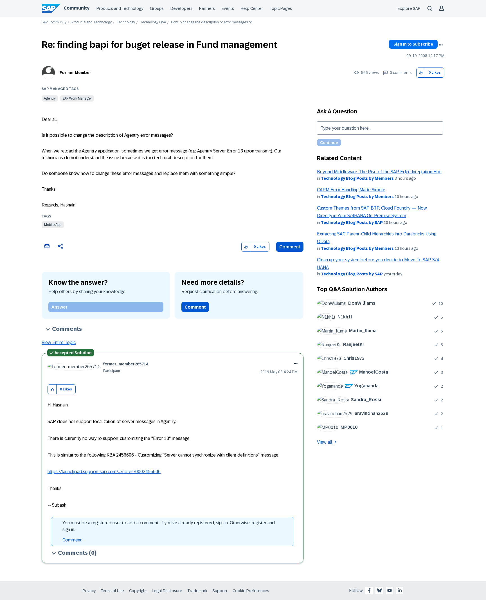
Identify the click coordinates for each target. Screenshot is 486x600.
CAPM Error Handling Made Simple (351, 189)
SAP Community (54, 22)
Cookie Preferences (251, 590)
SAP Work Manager (77, 98)
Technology (126, 22)
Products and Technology (119, 8)
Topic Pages (281, 8)
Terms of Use (112, 590)
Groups (157, 8)
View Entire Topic (59, 342)
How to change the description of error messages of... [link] (212, 22)
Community (76, 8)
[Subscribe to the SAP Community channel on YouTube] (389, 590)
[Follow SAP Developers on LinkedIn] (399, 590)
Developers (181, 8)
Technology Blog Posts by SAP (352, 222)
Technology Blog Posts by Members (357, 178)
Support (220, 590)
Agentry (50, 98)
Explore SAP (409, 8)
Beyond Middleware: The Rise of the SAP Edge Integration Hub (379, 171)
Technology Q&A (153, 22)
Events (228, 8)
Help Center (252, 8)
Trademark (197, 590)
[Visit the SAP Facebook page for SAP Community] (369, 590)
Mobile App (52, 225)
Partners (207, 8)
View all (324, 442)
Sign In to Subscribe (413, 44)
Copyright (138, 590)
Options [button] (440, 45)
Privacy (89, 590)
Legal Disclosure (167, 590)
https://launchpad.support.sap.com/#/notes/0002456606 (104, 471)
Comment (289, 246)
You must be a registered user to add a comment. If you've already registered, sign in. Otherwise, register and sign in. (168, 526)
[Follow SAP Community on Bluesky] (379, 590)
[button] (421, 73)
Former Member (75, 72)
